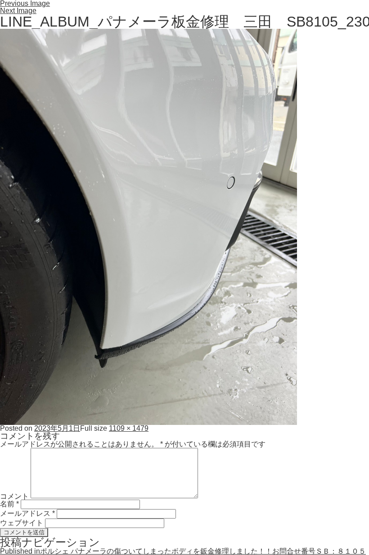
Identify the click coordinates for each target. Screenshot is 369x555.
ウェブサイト (21, 523)
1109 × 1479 (128, 428)
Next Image (18, 10)
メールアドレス (27, 513)
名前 (9, 504)
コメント (14, 496)
